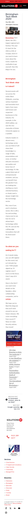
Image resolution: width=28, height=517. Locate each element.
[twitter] (10, 508)
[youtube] (19, 508)
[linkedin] (14, 508)
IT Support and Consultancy (13, 464)
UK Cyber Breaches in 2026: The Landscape (15, 352)
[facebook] (6, 508)
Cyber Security (10, 467)
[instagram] (6, 512)
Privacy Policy (7, 504)
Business (15, 24)
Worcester (9, 485)
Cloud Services (10, 462)
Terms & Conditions (16, 503)
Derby (7, 490)
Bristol (7, 495)
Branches (7, 478)
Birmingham (9, 24)
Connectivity (9, 469)
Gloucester (9, 488)
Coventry (8, 492)
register (8, 299)
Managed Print (10, 472)
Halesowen (9, 481)
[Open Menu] (21, 6)
